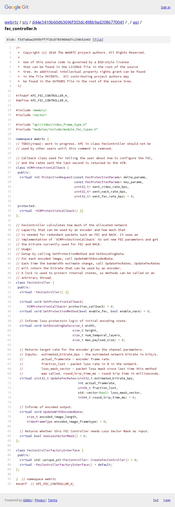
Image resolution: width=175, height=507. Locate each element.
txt (156, 500)
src (25, 22)
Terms (52, 500)
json (166, 500)
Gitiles (27, 500)
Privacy (40, 500)
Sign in (165, 7)
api (136, 22)
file (98, 39)
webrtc (11, 22)
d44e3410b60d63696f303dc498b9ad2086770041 (78, 22)
